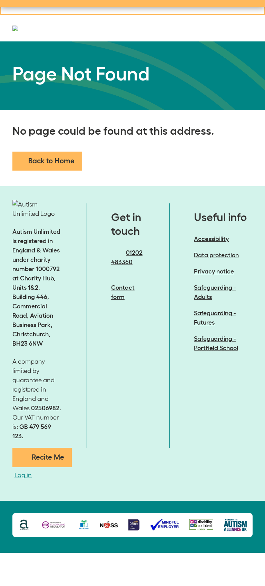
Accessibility (211, 239)
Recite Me (48, 457)
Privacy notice (214, 271)
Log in (23, 475)
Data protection (216, 255)
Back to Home (51, 161)
